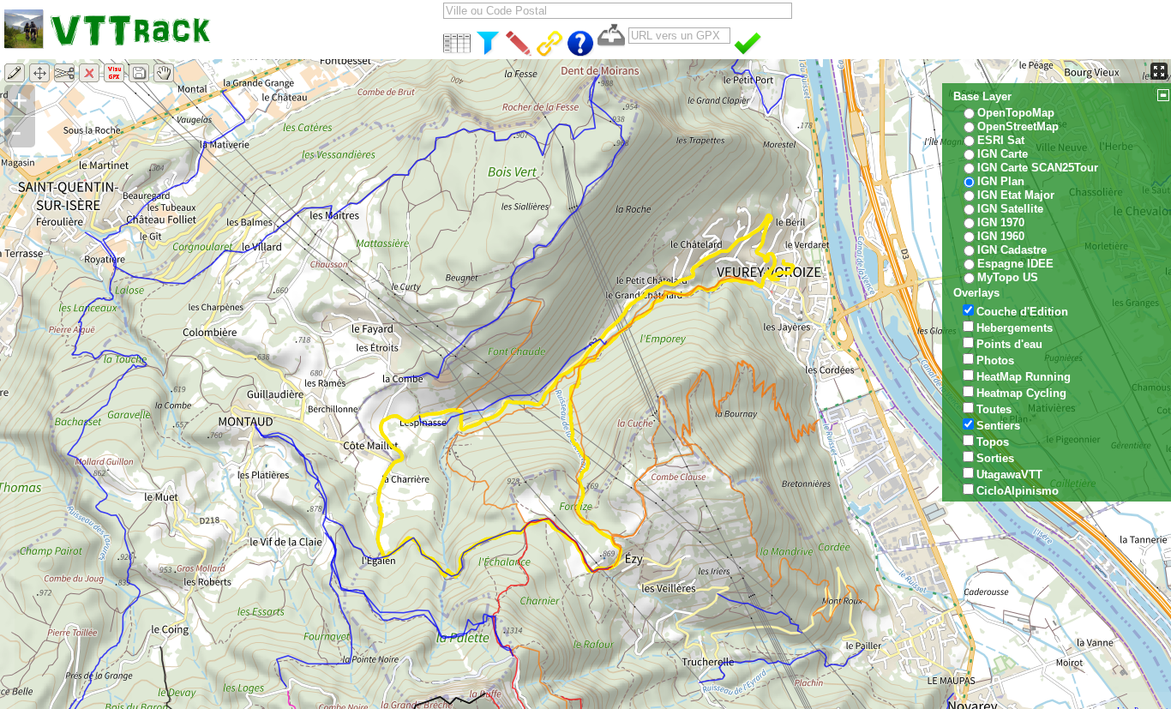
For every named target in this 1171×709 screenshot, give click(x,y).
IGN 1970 (1000, 222)
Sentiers (998, 425)
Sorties (995, 458)
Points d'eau (1009, 344)
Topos (992, 442)
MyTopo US (1007, 277)
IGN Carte (1002, 153)
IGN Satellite (1010, 208)
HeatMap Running (1023, 376)
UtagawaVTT (1009, 474)
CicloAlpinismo (1017, 490)
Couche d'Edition (1022, 311)
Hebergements (1014, 327)
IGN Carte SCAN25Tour (1037, 167)
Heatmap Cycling (1021, 393)
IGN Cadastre (1012, 249)
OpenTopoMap (1015, 112)
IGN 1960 (1000, 236)
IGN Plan (1000, 181)
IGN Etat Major (1015, 195)
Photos (995, 360)
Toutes (994, 409)
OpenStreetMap (1018, 126)
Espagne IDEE (1015, 263)
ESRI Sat (1000, 140)
